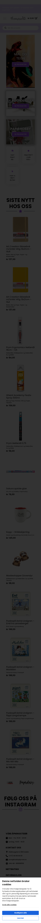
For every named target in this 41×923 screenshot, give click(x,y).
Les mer (20, 918)
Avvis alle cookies (9, 905)
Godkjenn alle (20, 913)
